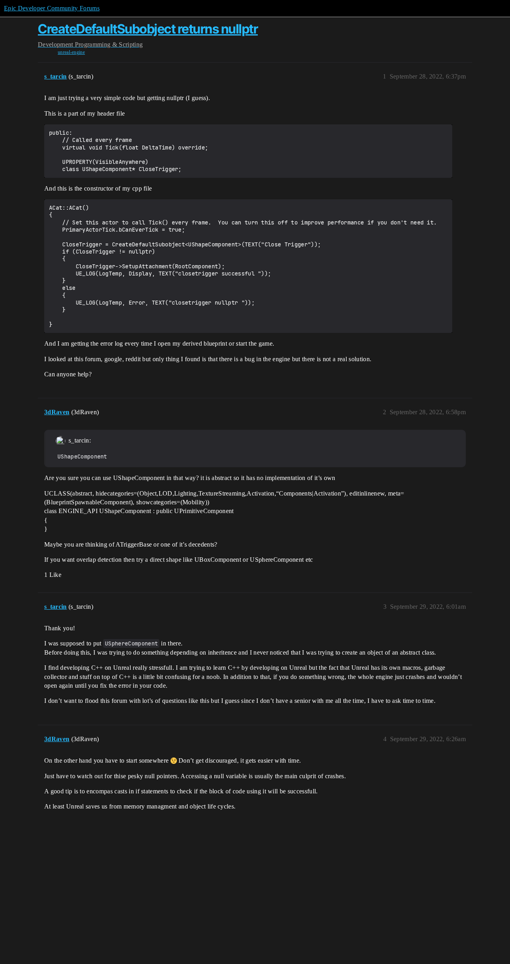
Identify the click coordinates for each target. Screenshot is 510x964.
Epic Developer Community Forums (52, 8)
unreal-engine (71, 52)
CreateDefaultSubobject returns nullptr (148, 29)
